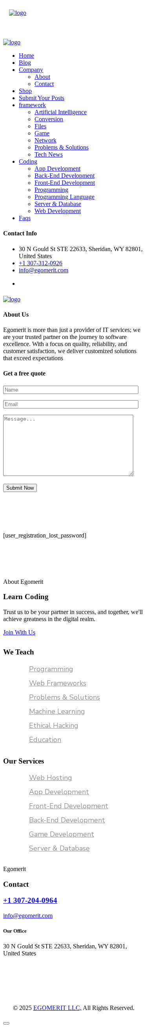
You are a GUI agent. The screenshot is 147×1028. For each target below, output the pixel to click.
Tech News (48, 154)
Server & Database (57, 203)
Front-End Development (64, 182)
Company (31, 69)
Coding (28, 161)
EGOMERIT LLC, (57, 1007)
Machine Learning (57, 711)
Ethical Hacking (53, 725)
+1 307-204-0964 (30, 900)
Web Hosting (50, 777)
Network (45, 140)
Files (40, 126)
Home (26, 55)
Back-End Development (64, 175)
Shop (25, 90)
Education (45, 739)
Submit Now (20, 488)
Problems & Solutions (61, 147)
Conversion (48, 119)
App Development (57, 168)
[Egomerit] (17, 12)
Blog (25, 62)
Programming (51, 189)
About (42, 76)
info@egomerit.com (43, 270)
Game (41, 133)
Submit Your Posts (41, 98)
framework (32, 105)
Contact (44, 83)
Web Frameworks (57, 683)
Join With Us (19, 632)
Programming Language (64, 196)
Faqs (25, 218)
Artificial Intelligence (60, 112)
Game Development (61, 834)
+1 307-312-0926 (40, 263)
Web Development (57, 211)
